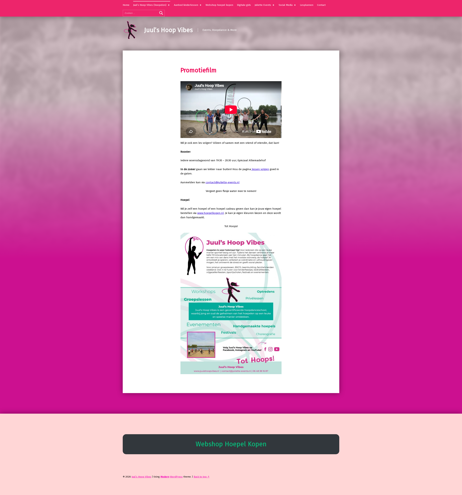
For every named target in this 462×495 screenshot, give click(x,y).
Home (126, 4)
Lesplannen (306, 4)
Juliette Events (263, 4)
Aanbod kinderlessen (186, 4)
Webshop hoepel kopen (219, 4)
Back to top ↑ (202, 476)
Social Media (286, 4)
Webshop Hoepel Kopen (231, 444)
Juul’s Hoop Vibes (168, 30)
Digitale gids (244, 4)
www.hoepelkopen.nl (210, 213)
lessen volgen (260, 169)
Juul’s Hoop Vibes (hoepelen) (149, 4)
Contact (321, 4)
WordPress (176, 476)
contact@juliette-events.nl (222, 182)
